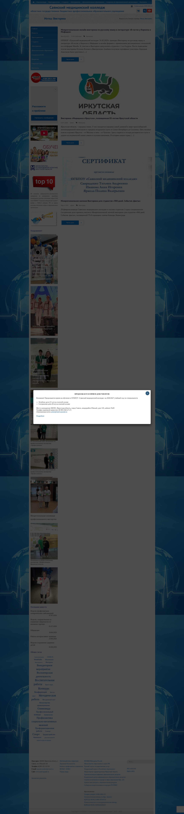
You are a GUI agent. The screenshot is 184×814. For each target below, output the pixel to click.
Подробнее (40, 416)
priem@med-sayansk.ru (59, 412)
